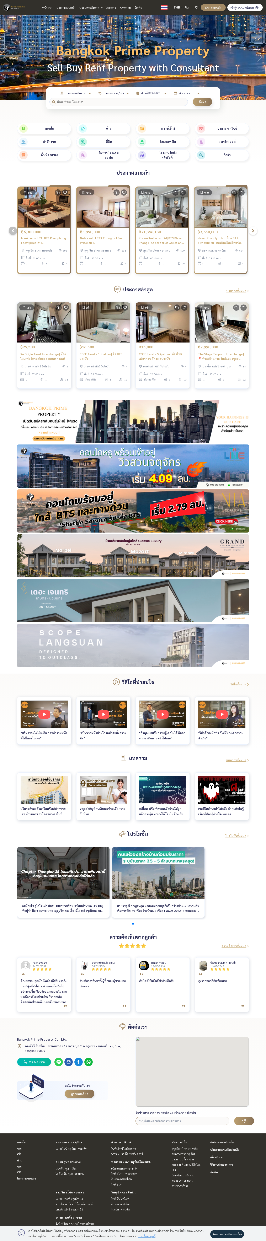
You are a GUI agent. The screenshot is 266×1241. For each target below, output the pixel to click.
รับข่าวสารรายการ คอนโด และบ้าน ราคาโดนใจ (165, 1113)
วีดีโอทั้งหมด (238, 684)
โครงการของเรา (26, 1178)
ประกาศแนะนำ (66, 7)
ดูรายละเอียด (79, 1094)
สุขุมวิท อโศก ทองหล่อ (70, 1192)
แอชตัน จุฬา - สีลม (66, 1168)
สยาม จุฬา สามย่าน (68, 1162)
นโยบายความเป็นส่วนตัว (224, 1149)
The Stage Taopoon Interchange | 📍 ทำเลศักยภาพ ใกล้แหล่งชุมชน (221, 356)
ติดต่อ (138, 7)
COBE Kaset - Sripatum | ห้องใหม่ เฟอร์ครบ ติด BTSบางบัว (160, 356)
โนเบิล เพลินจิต (120, 1209)
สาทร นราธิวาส (121, 1142)
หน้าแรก (47, 7)
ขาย (19, 1148)
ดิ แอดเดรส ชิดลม (121, 1204)
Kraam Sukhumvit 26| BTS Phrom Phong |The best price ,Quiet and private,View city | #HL (161, 240)
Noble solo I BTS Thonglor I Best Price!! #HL (102, 240)
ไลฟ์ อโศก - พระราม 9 (124, 1173)
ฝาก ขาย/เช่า (213, 7)
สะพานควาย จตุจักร (69, 1142)
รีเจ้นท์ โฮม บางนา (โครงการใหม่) (75, 1224)
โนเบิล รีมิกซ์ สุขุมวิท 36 (69, 1209)
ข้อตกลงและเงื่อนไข (222, 1142)
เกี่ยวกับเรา (216, 1157)
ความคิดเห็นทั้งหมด (234, 946)
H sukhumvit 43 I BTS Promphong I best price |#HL (43, 240)
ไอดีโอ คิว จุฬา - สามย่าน (70, 1173)
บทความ (125, 7)
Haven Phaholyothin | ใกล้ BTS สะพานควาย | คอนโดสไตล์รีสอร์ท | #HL (220, 240)
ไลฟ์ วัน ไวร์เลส (120, 1198)
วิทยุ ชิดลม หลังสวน (123, 1192)
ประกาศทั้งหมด (236, 291)
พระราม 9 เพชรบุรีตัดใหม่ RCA (131, 1162)
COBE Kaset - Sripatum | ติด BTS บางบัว (101, 356)
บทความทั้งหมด (236, 760)
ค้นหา (202, 102)
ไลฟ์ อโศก (117, 1184)
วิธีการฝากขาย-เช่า (221, 1164)
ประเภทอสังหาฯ (89, 7)
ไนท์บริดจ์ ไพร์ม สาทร (123, 1148)
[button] (260, 57)
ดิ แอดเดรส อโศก (121, 1179)
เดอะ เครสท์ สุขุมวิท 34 (69, 1198)
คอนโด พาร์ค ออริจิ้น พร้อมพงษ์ (74, 1204)
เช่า (19, 1154)
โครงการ (111, 7)
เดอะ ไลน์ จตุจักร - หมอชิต (71, 1148)
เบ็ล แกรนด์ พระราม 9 (124, 1168)
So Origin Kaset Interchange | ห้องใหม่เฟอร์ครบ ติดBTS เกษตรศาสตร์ (43, 356)
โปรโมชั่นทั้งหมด (235, 836)
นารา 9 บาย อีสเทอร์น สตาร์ (127, 1154)
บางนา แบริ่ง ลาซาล (69, 1217)
